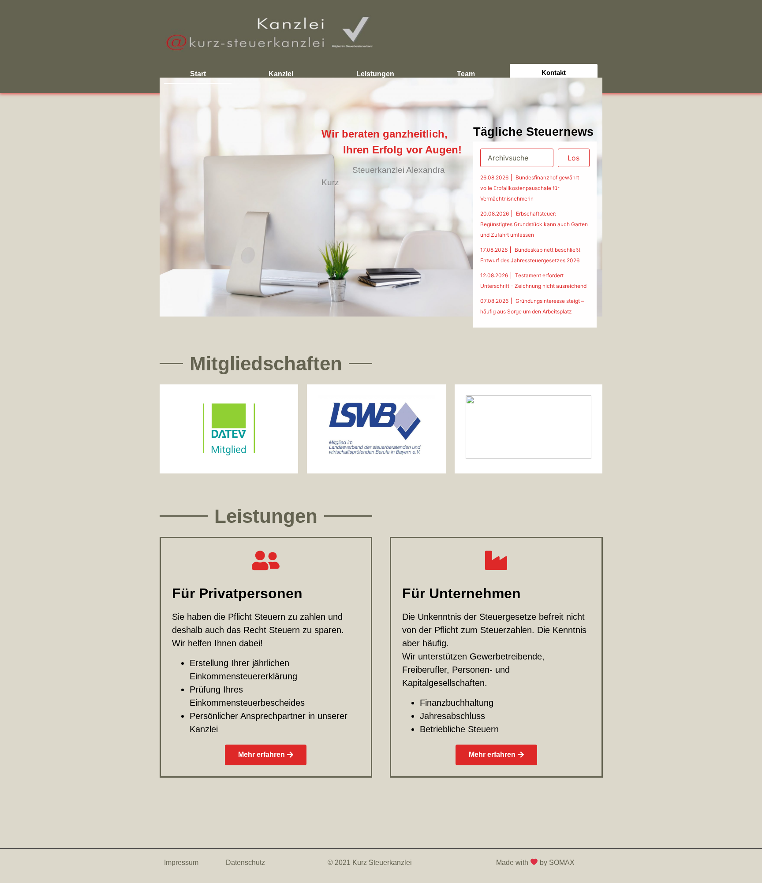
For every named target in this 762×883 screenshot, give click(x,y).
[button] (265, 755)
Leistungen (375, 74)
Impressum (181, 862)
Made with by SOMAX (536, 862)
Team (466, 74)
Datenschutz (245, 862)
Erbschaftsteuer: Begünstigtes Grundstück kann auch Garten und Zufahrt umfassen (534, 224)
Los (573, 157)
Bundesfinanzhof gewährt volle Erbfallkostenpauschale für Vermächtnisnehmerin (529, 188)
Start (198, 74)
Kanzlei (281, 74)
